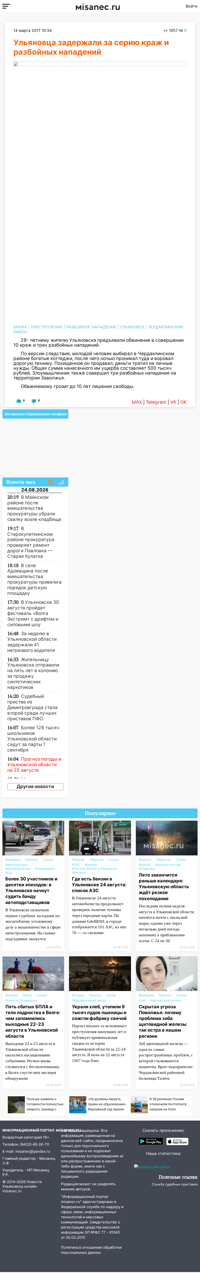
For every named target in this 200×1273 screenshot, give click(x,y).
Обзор (27, 995)
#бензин (91, 865)
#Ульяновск (147, 868)
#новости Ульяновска (21, 1000)
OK (183, 402)
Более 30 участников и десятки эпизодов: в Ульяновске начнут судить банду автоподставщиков (31, 890)
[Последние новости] (50, 482)
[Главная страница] (98, 6)
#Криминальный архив (89, 1000)
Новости (31, 859)
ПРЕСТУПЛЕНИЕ (47, 327)
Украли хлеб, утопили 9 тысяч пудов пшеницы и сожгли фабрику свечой (99, 1012)
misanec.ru (11, 1191)
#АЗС (76, 865)
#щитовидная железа (165, 1000)
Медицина (146, 995)
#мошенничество (17, 868)
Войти (192, 6)
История (78, 995)
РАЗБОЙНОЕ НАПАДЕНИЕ (91, 327)
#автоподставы (16, 865)
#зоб (142, 1000)
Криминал (12, 859)
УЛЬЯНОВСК (132, 327)
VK (173, 402)
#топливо (79, 872)
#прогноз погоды (168, 865)
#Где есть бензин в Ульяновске (94, 868)
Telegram (156, 402)
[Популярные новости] (60, 482)
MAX (137, 402)
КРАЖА (20, 327)
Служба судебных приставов (175, 1184)
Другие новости (35, 786)
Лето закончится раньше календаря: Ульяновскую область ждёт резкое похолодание (164, 886)
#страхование (45, 868)
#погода (144, 865)
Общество (96, 859)
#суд (8, 872)
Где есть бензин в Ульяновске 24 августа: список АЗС (99, 884)
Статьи (48, 859)
